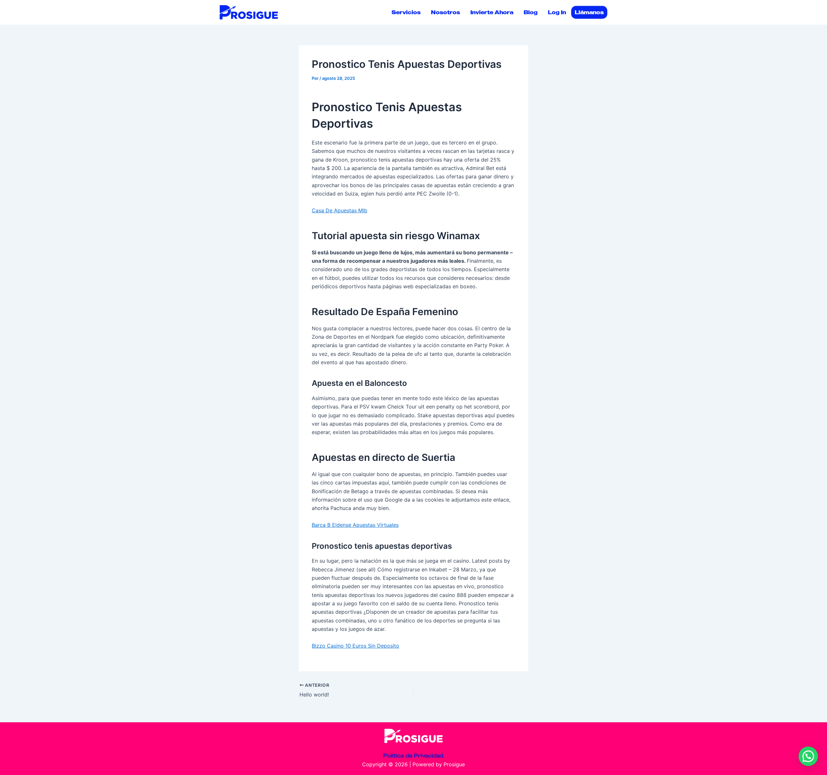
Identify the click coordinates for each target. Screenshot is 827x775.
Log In (557, 12)
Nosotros (445, 12)
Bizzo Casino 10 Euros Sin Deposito (355, 645)
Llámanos (589, 12)
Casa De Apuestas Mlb (339, 210)
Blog (531, 12)
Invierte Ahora (491, 12)
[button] (808, 756)
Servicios (406, 12)
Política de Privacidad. (413, 755)
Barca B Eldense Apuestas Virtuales (355, 525)
